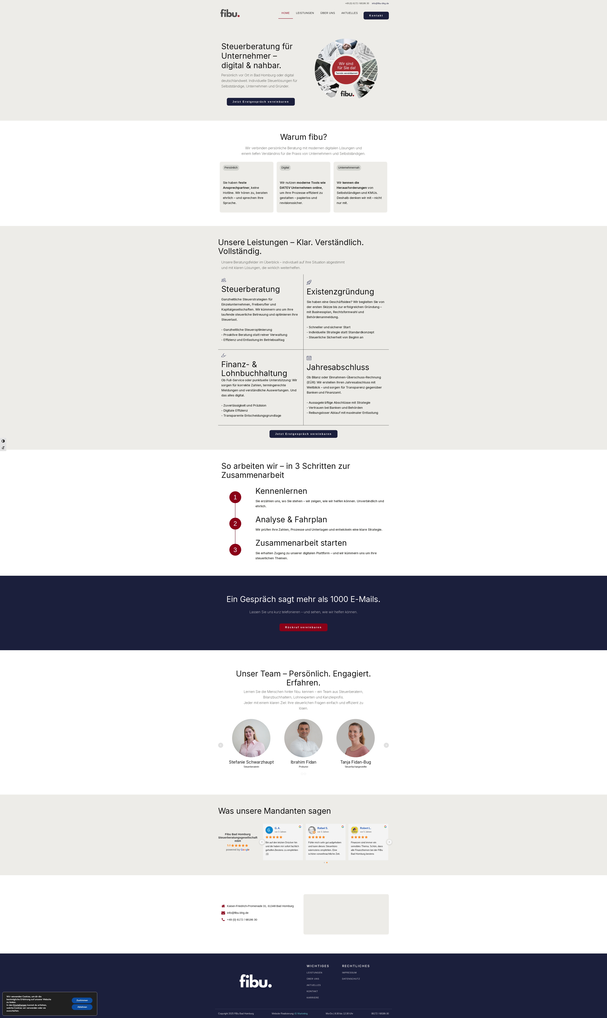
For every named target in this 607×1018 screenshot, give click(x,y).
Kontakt (376, 15)
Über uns (327, 13)
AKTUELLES (314, 985)
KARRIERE (313, 997)
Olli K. (363, 828)
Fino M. (321, 828)
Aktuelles (349, 13)
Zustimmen (82, 1000)
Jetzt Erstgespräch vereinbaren (261, 101)
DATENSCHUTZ (351, 979)
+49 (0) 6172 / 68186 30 (242, 919)
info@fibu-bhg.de (380, 3)
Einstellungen (20, 1005)
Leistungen (305, 13)
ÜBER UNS (313, 979)
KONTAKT (312, 991)
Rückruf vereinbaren (303, 627)
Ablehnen (82, 1007)
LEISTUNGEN (314, 973)
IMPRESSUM (349, 973)
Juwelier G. (281, 828)
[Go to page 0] (324, 862)
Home (286, 13)
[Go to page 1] (327, 862)
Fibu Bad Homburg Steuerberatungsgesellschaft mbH (237, 837)
